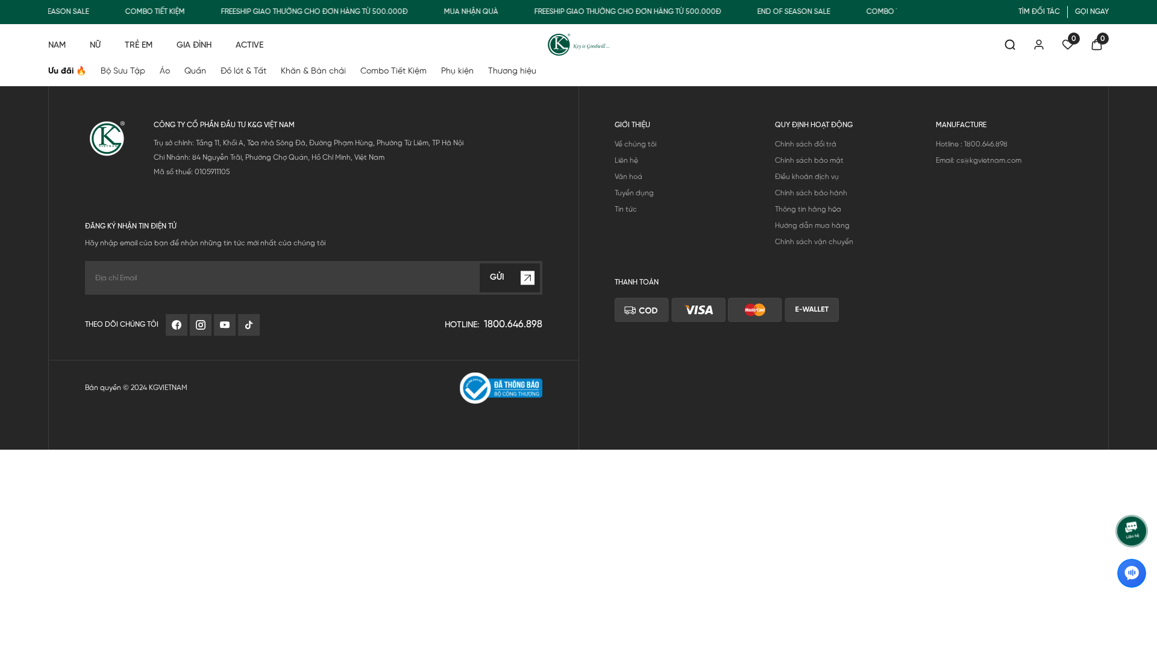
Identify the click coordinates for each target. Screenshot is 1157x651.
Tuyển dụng (634, 193)
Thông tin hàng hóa (808, 209)
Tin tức (626, 209)
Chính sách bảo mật (809, 161)
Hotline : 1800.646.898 (972, 144)
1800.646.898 (513, 324)
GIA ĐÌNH (194, 45)
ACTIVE (249, 45)
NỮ (95, 45)
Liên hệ (626, 161)
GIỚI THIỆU (632, 125)
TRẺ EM (138, 45)
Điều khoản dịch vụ (807, 177)
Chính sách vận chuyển (814, 242)
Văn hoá (628, 177)
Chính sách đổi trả (805, 144)
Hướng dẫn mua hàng (812, 226)
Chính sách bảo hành (811, 193)
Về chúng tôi (635, 144)
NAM (57, 45)
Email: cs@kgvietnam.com (978, 161)
